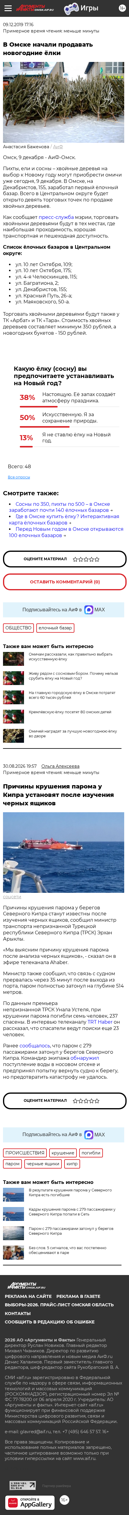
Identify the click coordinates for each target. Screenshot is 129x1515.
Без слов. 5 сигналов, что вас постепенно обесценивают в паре (67, 1250)
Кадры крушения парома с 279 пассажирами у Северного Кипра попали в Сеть (72, 1211)
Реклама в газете (78, 1296)
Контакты (18, 1313)
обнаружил (84, 1058)
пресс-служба (56, 217)
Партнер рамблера (56, 1486)
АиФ (58, 146)
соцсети (12, 896)
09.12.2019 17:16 (18, 24)
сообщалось (35, 1046)
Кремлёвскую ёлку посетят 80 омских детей (70, 712)
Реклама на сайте (28, 1296)
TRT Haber (100, 1022)
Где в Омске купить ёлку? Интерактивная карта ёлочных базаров (64, 520)
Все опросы (19, 477)
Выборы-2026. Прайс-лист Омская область (59, 1305)
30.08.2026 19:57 (20, 766)
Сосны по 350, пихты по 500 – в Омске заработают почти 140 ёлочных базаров (59, 507)
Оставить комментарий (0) (65, 582)
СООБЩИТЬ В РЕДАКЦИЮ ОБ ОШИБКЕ (49, 1322)
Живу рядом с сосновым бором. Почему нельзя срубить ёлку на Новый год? (73, 676)
